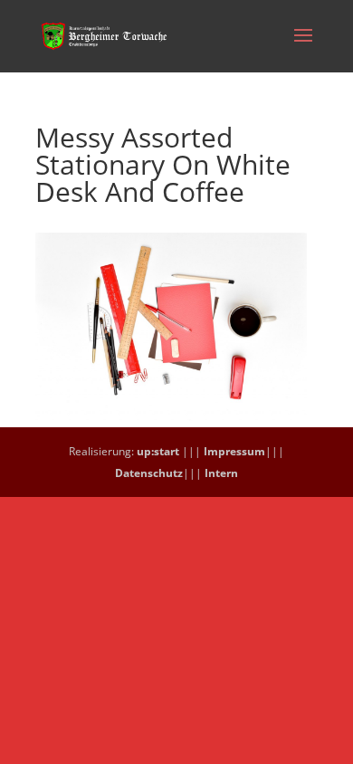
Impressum (234, 451)
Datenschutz (149, 473)
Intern (221, 473)
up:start (158, 451)
